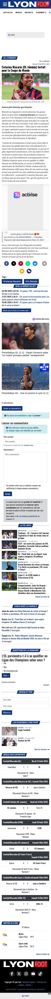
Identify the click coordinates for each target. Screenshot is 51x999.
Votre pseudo (9, 436)
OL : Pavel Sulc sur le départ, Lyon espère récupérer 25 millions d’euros (32, 556)
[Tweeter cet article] (13, 263)
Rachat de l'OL (24, 740)
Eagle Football (24, 729)
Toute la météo (41, 954)
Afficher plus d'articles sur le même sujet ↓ (16, 310)
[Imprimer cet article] (44, 263)
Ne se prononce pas (10, 670)
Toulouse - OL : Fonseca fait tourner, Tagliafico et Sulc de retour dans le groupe (33, 535)
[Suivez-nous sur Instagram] (25, 975)
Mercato (19, 12)
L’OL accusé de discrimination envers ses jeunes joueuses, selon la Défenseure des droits (25, 298)
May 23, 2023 (38, 240)
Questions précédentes (8, 682)
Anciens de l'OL (23, 562)
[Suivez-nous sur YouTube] (32, 975)
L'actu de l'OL (8, 12)
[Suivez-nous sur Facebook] (11, 975)
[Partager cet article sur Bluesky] (35, 263)
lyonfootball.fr (41, 989)
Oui (4, 663)
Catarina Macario (12, 281)
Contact (28, 984)
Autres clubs (22, 573)
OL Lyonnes (9, 58)
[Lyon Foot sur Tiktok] (39, 975)
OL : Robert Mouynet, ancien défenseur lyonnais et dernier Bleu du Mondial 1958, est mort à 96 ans (25, 637)
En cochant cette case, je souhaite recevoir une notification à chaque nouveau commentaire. (23, 487)
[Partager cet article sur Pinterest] (20, 263)
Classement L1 (41, 12)
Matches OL (29, 12)
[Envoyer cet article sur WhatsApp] (28, 263)
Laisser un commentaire (12, 408)
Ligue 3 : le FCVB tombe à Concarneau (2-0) (29, 576)
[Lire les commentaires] (29, 271)
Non (5, 667)
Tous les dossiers (40, 749)
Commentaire (9, 449)
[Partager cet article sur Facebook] (6, 263)
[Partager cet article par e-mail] (22, 271)
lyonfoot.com (22, 989)
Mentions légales (29, 982)
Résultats (46, 685)
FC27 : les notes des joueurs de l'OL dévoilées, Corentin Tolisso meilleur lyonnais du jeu (33, 546)
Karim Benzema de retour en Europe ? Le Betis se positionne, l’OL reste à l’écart (33, 567)
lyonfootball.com (31, 989)
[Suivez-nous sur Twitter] (18, 975)
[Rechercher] (47, 3)
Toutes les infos (41, 596)
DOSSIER (20, 727)
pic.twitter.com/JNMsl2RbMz (17, 237)
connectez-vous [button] (28, 445)
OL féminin (32, 281)
